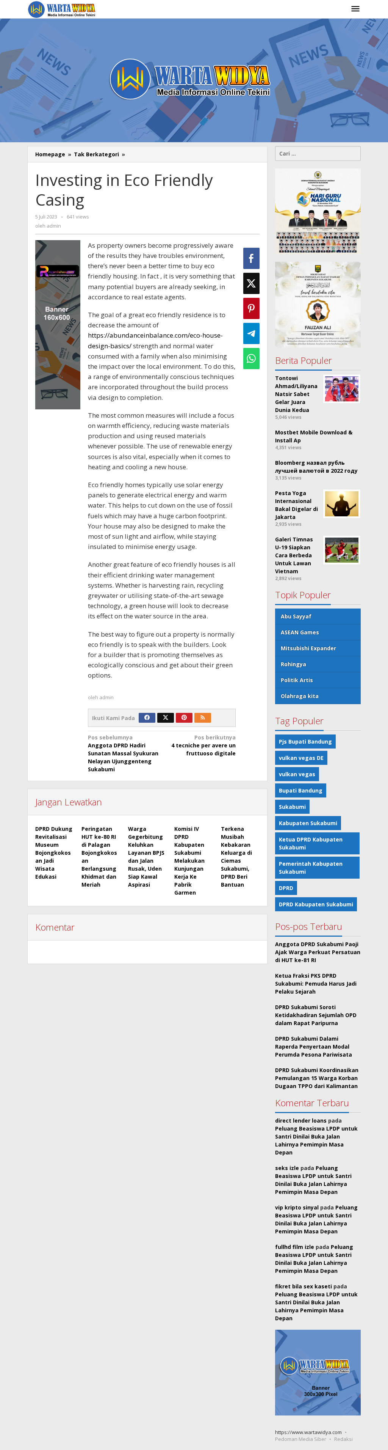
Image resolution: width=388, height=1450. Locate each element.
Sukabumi (292, 806)
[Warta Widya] (62, 9)
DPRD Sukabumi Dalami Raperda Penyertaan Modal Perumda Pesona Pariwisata (313, 1046)
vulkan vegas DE (301, 757)
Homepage (50, 154)
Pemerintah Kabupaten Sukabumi (311, 867)
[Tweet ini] (251, 283)
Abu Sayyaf (296, 616)
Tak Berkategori (96, 154)
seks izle (287, 1168)
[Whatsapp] (251, 358)
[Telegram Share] (251, 333)
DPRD (286, 888)
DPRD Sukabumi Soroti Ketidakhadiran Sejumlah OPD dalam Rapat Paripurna (316, 1015)
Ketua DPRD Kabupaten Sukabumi (311, 843)
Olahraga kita (300, 696)
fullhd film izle (294, 1246)
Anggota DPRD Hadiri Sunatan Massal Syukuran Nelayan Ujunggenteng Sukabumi (123, 753)
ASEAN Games (300, 632)
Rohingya (293, 664)
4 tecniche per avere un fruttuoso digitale (203, 745)
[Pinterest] (184, 718)
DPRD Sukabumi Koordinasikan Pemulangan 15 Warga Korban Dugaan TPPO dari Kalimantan (316, 1078)
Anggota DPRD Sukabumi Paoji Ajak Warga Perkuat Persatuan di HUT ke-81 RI (317, 952)
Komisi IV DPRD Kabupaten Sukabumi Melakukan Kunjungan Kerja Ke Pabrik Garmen (189, 860)
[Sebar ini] (251, 258)
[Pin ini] (251, 308)
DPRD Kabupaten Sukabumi (316, 904)
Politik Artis (297, 680)
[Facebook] (147, 718)
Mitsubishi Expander (308, 648)
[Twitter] (165, 718)
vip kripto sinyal (297, 1207)
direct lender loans (301, 1120)
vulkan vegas (297, 774)
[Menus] (355, 9)
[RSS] (202, 718)
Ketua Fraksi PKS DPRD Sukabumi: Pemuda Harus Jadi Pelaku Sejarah (316, 983)
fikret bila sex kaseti (303, 1286)
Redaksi (343, 1439)
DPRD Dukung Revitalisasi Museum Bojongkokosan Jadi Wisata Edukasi (53, 852)
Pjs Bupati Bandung (305, 741)
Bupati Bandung (300, 790)
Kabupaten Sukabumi (308, 823)
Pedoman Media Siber (300, 1439)
